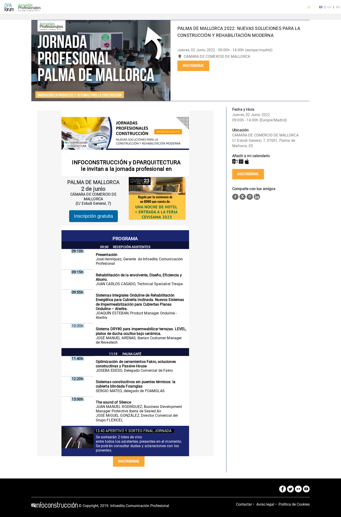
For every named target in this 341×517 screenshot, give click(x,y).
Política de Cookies (294, 504)
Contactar (244, 504)
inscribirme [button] (193, 66)
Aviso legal (265, 504)
